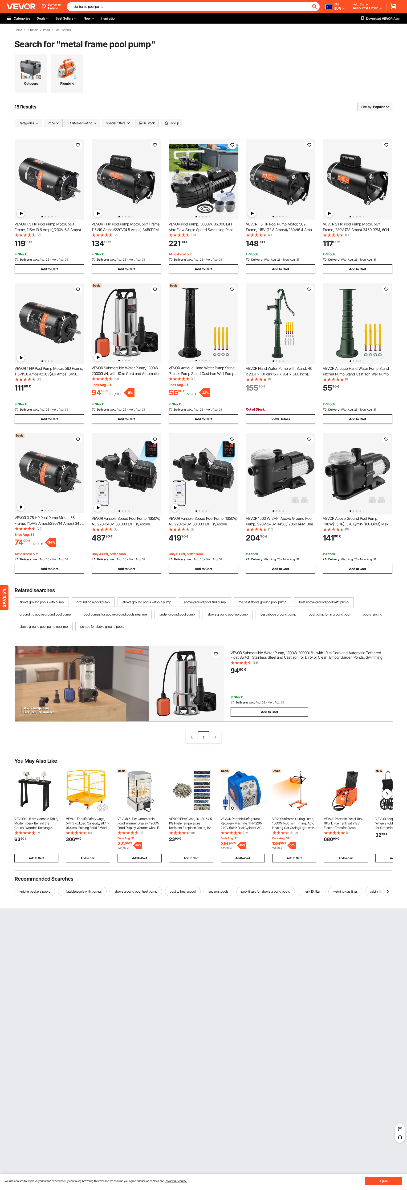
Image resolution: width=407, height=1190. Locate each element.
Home (18, 30)
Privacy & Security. (176, 1181)
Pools (46, 30)
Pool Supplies (63, 30)
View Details (280, 419)
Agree (383, 1181)
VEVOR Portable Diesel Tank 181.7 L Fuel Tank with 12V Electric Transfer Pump (343, 823)
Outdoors (32, 30)
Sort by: (366, 107)
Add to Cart (49, 269)
